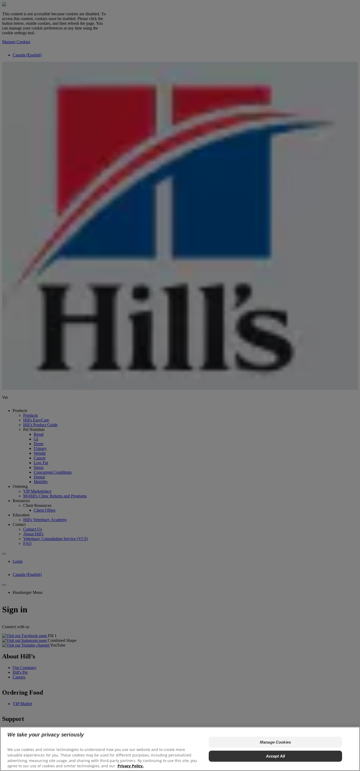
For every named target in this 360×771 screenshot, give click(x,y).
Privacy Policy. (131, 765)
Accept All (275, 756)
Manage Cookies (275, 742)
